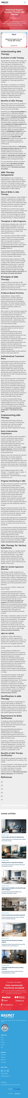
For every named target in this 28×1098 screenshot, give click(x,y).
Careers (2, 1044)
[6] (13, 575)
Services (3, 1042)
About (2, 1039)
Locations (3, 1057)
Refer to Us (3, 1059)
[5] (20, 515)
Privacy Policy (3, 1082)
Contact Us (3, 1054)
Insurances (3, 1062)
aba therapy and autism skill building (11, 273)
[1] (23, 68)
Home (2, 1037)
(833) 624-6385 (4, 1073)
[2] (11, 318)
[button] (25, 2)
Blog (2, 1047)
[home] (4, 2)
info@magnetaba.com (5, 1076)
